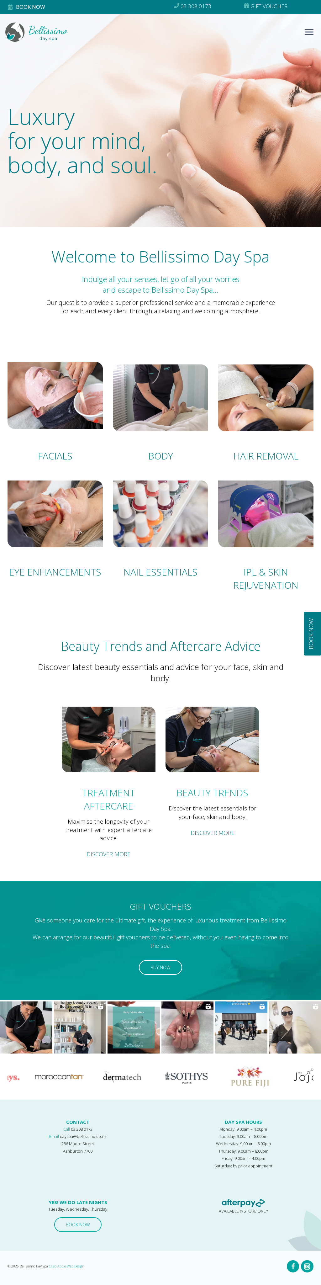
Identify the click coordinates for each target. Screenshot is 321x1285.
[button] (26, 1027)
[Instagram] (307, 1266)
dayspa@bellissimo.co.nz (83, 1136)
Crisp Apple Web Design (66, 1266)
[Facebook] (293, 1266)
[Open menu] (311, 34)
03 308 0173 (81, 1129)
